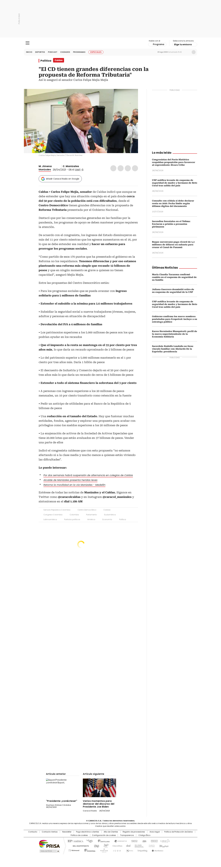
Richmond (74, 850)
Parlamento (91, 514)
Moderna (89, 850)
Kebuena (164, 846)
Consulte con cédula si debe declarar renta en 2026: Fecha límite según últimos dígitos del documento (173, 203)
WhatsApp (135, 168)
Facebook (113, 168)
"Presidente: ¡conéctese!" (61, 801)
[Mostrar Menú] (27, 43)
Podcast (52, 52)
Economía (107, 519)
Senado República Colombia (56, 510)
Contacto (32, 832)
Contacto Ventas (50, 832)
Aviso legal (155, 832)
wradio (104, 846)
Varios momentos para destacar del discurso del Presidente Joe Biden (98, 803)
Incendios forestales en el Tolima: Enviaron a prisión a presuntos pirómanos (171, 224)
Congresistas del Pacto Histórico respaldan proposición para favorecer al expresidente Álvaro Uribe (173, 162)
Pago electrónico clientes (87, 832)
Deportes (40, 52)
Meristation (157, 850)
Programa (158, 44)
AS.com (144, 841)
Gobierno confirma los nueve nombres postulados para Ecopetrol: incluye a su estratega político (174, 319)
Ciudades (65, 52)
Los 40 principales (88, 841)
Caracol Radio (111, 43)
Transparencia (127, 835)
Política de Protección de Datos (178, 832)
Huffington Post (79, 846)
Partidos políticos (72, 519)
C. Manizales (71, 166)
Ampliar (132, 95)
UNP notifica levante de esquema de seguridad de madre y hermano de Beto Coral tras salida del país (174, 183)
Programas (79, 52)
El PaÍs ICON (116, 850)
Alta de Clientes (111, 832)
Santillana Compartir (119, 841)
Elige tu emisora (183, 44)
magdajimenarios (57, 166)
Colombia (74, 514)
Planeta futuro (151, 846)
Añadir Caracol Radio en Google (62, 178)
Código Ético (144, 835)
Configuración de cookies (104, 835)
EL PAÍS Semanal (138, 846)
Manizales (45, 169)
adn (154, 841)
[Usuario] (194, 52)
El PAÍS (75, 841)
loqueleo (142, 850)
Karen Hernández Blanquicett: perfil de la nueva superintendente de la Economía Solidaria (174, 334)
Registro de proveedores (134, 832)
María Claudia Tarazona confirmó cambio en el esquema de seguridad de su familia (174, 277)
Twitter (121, 168)
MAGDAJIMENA (53, 166)
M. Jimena (45, 166)
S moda (129, 850)
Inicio (29, 52)
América (91, 519)
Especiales (95, 52)
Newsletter (187, 52)
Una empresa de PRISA (49, 844)
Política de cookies (79, 835)
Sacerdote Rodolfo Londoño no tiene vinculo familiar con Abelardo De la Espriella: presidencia (172, 349)
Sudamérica (110, 514)
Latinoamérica (50, 519)
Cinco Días (116, 846)
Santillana (102, 841)
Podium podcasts (103, 850)
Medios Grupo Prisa (49, 851)
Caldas (106, 510)
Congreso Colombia (52, 514)
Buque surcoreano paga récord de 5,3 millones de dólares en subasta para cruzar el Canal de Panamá (173, 244)
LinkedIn (128, 168)
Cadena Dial (127, 846)
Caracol (165, 841)
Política (45, 60)
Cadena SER (133, 841)
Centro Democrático (87, 510)
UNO (95, 846)
